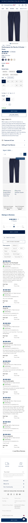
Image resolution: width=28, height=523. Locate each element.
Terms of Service (19, 474)
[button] (5, 71)
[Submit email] (23, 472)
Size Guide (10, 77)
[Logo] (9, 5)
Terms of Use (17, 498)
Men (4, 45)
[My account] (22, 5)
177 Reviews (13, 51)
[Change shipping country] (24, 515)
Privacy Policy (5, 475)
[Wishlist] (25, 47)
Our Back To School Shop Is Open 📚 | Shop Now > (14, 1)
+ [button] (9, 104)
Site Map (4, 501)
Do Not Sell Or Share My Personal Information (20, 506)
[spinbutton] (6, 104)
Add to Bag (14, 111)
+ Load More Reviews (18, 451)
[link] (14, 170)
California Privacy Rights (7, 505)
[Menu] (2, 5)
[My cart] (26, 5)
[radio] (3, 60)
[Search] (19, 5)
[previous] (21, 154)
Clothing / (8, 45)
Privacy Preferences (6, 510)
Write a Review (14, 232)
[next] (24, 154)
